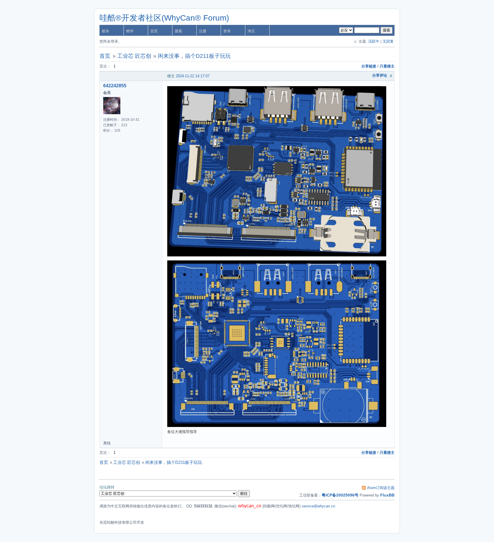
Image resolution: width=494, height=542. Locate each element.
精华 (130, 31)
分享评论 (379, 75)
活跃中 (373, 41)
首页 (154, 31)
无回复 (388, 41)
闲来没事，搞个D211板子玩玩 (194, 56)
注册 (202, 31)
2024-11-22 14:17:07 (193, 76)
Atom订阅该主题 (381, 488)
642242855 (114, 85)
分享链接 (368, 66)
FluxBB (387, 495)
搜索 (178, 31)
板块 (105, 31)
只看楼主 (387, 66)
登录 (227, 31)
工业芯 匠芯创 (134, 56)
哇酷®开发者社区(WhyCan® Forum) (164, 17)
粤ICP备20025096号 (340, 495)
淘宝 (251, 31)
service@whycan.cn (318, 506)
